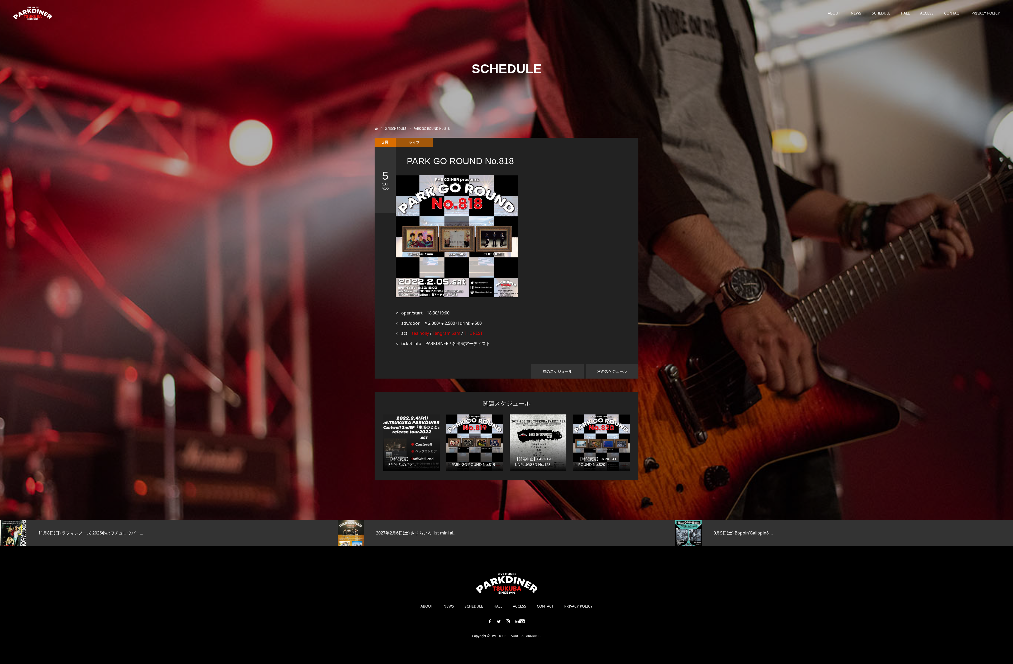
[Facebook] (490, 621)
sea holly (420, 333)
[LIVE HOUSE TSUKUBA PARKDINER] (32, 13)
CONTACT (952, 13)
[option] (169, 533)
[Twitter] (498, 621)
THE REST (473, 333)
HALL (905, 13)
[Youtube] (520, 621)
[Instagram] (507, 621)
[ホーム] (376, 128)
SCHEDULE (881, 13)
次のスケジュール (612, 371)
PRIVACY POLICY (986, 13)
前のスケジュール (557, 371)
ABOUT (834, 13)
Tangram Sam (446, 333)
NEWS (856, 13)
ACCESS (927, 13)
